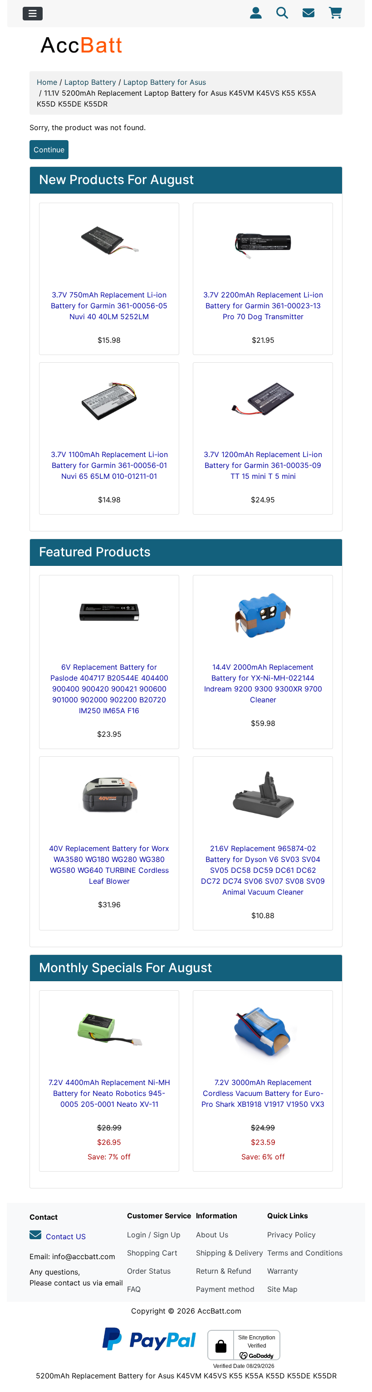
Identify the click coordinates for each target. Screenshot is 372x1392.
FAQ (134, 1289)
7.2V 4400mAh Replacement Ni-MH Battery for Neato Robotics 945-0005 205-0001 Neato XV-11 (109, 1093)
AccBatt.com (219, 1310)
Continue (49, 149)
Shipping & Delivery (229, 1252)
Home (47, 82)
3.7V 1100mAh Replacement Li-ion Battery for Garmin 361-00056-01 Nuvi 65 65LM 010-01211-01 (109, 465)
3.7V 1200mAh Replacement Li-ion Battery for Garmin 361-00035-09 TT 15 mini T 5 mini (263, 465)
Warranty (282, 1270)
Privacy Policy (291, 1234)
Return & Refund (223, 1270)
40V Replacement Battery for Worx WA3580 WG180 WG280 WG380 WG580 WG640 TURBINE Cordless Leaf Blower (109, 865)
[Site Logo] (82, 45)
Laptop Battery (90, 82)
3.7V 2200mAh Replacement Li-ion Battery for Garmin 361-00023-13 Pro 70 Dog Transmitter (263, 305)
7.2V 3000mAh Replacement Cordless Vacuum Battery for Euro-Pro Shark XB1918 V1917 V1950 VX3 (262, 1093)
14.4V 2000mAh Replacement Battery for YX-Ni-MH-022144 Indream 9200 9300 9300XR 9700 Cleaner (263, 683)
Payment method (225, 1289)
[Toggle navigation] (33, 13)
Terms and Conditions (305, 1252)
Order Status (149, 1270)
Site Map (282, 1289)
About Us (212, 1234)
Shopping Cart (152, 1252)
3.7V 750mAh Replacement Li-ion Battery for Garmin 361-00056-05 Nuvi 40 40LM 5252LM (109, 305)
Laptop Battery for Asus (164, 82)
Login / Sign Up (154, 1234)
